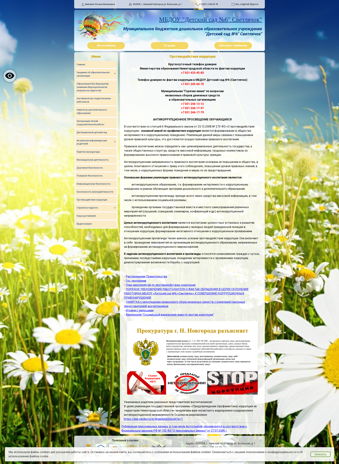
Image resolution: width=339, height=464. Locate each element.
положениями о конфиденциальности (271, 452)
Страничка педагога (87, 207)
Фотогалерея (106, 45)
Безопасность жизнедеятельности (95, 191)
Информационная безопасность (94, 183)
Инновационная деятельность (93, 159)
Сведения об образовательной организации (93, 74)
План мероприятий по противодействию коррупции (160, 285)
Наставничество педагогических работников (94, 100)
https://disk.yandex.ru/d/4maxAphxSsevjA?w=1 (153, 419)
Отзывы (169, 45)
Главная (81, 64)
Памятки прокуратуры (88, 151)
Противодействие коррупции (92, 199)
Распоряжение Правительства (146, 276)
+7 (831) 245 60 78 (208, 4)
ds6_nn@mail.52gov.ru (246, 4)
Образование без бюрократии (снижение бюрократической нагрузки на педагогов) (93, 87)
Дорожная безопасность (90, 167)
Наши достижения (86, 215)
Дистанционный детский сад (92, 132)
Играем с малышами (140, 310)
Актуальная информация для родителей (92, 142)
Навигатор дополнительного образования (92, 111)
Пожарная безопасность (90, 175)
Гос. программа (136, 280)
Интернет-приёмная (233, 45)
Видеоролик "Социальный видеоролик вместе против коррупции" (170, 314)
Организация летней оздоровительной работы (90, 123)
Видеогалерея (84, 223)
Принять (320, 454)
